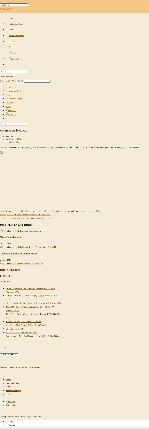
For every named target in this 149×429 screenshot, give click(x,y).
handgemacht (75, 211)
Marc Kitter (95, 211)
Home (8, 86)
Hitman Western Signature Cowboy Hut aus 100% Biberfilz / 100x (33, 303)
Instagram (37, 367)
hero (83, 211)
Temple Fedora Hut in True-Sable (19, 253)
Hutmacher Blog (13, 90)
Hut (88, 211)
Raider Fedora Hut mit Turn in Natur (21, 332)
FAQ (8, 94)
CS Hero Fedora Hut (14, 328)
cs (61, 211)
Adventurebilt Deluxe (21, 211)
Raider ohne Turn (10, 269)
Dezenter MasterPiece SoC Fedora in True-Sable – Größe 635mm (33, 336)
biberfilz (44, 211)
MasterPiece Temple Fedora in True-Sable (23, 321)
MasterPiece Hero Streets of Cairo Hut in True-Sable (27, 325)
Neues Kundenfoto (10, 237)
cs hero (66, 211)
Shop (8, 106)
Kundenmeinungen (14, 98)
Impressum (4, 367)
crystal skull (54, 211)
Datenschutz (16, 367)
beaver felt (35, 211)
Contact (9, 102)
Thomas (9, 136)
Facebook (27, 367)
